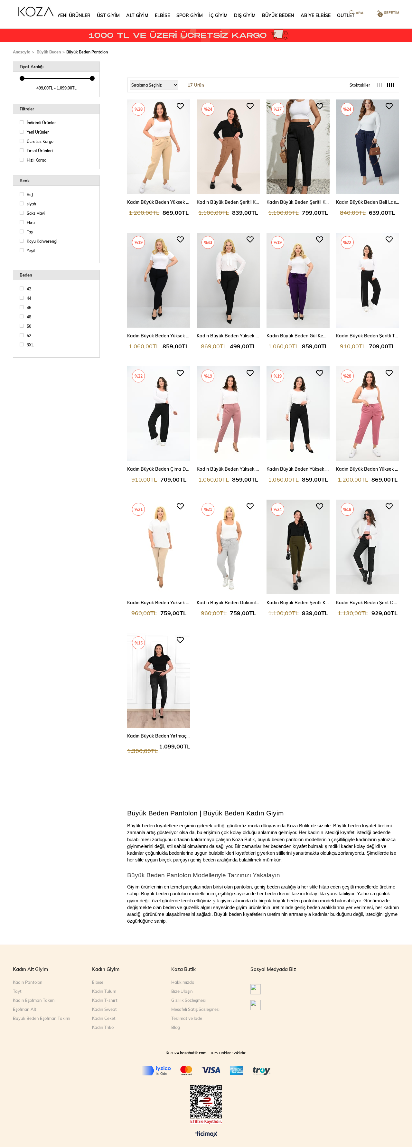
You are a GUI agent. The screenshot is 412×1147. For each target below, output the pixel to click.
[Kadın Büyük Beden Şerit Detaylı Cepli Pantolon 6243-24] (367, 547)
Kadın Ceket (104, 1018)
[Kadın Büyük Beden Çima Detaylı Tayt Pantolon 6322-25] (158, 413)
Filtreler (27, 109)
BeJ (30, 194)
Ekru (31, 222)
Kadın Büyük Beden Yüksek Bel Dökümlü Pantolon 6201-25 (158, 202)
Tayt (17, 991)
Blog (175, 1027)
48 (29, 317)
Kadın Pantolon (27, 982)
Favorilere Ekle (180, 106)
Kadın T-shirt (104, 1000)
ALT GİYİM (137, 15)
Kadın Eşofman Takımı (34, 1000)
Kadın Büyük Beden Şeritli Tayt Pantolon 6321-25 (367, 336)
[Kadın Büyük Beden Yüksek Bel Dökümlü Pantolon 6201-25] (158, 146)
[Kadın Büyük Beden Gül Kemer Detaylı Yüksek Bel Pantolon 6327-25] (298, 280)
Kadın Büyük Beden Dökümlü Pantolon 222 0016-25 (228, 602)
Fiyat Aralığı (31, 67)
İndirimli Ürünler (41, 122)
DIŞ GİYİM (245, 15)
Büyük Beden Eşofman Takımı (41, 1018)
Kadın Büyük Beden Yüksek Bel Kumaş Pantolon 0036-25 (228, 336)
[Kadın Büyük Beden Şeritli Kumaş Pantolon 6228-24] (228, 146)
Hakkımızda (182, 982)
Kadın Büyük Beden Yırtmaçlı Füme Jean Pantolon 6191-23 (158, 736)
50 (29, 326)
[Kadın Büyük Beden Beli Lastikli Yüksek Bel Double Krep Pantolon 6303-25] (367, 146)
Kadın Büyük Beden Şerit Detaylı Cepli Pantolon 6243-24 (367, 602)
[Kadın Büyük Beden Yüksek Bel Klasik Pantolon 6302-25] (298, 413)
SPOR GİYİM (189, 15)
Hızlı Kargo (36, 160)
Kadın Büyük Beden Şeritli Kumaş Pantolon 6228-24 (228, 202)
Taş (30, 232)
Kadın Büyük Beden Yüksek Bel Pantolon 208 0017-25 (158, 602)
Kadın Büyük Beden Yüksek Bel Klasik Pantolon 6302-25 (298, 469)
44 (29, 298)
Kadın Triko (103, 1027)
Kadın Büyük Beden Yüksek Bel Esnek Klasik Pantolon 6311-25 (228, 469)
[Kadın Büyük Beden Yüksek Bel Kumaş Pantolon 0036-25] (228, 280)
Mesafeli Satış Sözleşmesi (195, 1009)
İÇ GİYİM (218, 15)
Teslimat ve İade (186, 1018)
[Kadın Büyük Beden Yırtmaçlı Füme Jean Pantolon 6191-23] (158, 680)
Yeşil (31, 250)
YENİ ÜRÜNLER (73, 15)
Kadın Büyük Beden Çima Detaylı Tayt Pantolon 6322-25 (158, 469)
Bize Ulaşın (182, 991)
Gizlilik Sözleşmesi (188, 1000)
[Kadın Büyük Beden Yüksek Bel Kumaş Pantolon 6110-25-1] (158, 280)
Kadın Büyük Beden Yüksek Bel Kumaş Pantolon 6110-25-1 (158, 336)
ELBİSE (162, 15)
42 (29, 289)
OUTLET (346, 15)
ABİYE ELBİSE (316, 15)
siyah (31, 204)
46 (29, 307)
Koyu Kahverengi (42, 241)
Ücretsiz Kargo (40, 141)
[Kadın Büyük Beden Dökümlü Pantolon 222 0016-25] (228, 547)
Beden (26, 275)
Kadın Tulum (104, 991)
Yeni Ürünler (38, 132)
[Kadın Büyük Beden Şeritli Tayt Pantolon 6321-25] (367, 280)
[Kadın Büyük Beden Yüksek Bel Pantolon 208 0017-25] (158, 547)
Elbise (97, 982)
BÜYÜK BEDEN (278, 15)
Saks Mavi (36, 213)
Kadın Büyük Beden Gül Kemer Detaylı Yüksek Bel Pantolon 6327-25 (298, 336)
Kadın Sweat (104, 1009)
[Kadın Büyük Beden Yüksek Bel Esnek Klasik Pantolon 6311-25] (228, 413)
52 (29, 335)
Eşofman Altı (25, 1009)
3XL (30, 345)
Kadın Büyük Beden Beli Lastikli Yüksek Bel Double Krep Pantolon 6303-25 (367, 202)
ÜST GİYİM (108, 15)
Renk (25, 180)
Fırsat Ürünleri (40, 150)
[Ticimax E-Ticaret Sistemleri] (206, 1134)
